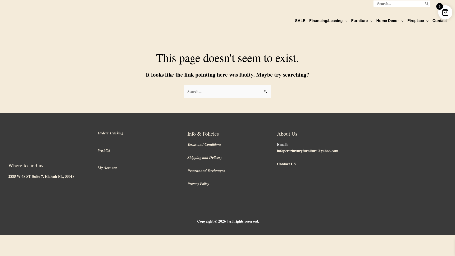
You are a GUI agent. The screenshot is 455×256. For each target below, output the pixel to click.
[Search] (426, 3)
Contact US (286, 163)
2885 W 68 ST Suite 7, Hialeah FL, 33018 (41, 176)
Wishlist (104, 150)
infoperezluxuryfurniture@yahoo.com (307, 150)
